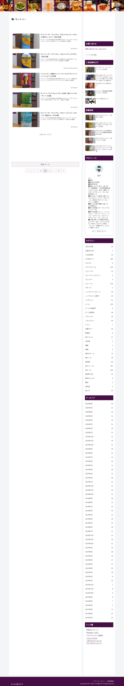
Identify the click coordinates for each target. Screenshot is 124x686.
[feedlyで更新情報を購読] (103, 231)
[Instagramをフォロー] (100, 231)
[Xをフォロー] (95, 231)
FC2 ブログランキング (93, 643)
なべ (99, 175)
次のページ (45, 164)
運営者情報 (110, 681)
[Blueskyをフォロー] (98, 231)
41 (50, 171)
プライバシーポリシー (100, 681)
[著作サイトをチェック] (93, 231)
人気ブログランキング (94, 641)
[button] (111, 55)
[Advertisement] (45, 26)
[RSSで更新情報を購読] (105, 231)
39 (41, 171)
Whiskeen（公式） (92, 632)
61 (59, 171)
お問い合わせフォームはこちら (95, 49)
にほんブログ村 (91, 638)
